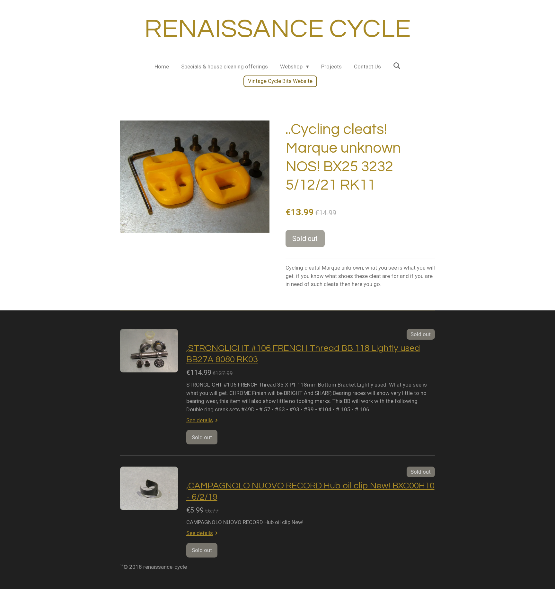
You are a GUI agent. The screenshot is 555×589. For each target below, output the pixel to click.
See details (199, 420)
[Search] (397, 66)
